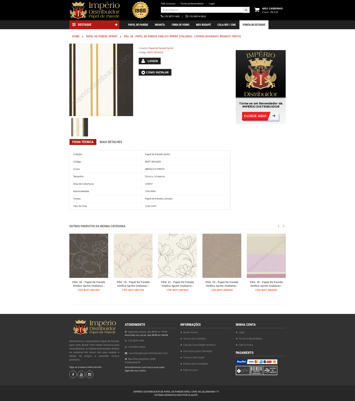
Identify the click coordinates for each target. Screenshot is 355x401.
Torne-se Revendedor (192, 3)
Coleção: (143, 48)
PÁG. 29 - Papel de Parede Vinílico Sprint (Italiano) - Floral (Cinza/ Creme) (221, 284)
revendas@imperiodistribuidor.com (148, 353)
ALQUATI (193, 395)
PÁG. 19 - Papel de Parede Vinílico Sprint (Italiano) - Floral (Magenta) (133, 284)
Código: (143, 52)
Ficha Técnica (83, 142)
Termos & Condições (194, 338)
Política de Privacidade (195, 363)
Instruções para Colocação (197, 351)
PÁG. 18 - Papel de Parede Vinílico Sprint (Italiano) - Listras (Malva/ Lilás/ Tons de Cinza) (266, 284)
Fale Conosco (168, 3)
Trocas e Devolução (193, 357)
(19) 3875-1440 (136, 340)
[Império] (94, 10)
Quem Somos (190, 332)
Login (212, 3)
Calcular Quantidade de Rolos (199, 344)
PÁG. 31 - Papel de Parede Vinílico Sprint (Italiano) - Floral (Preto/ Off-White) (177, 284)
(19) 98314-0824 (136, 346)
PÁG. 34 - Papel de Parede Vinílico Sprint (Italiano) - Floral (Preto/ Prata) (88, 284)
